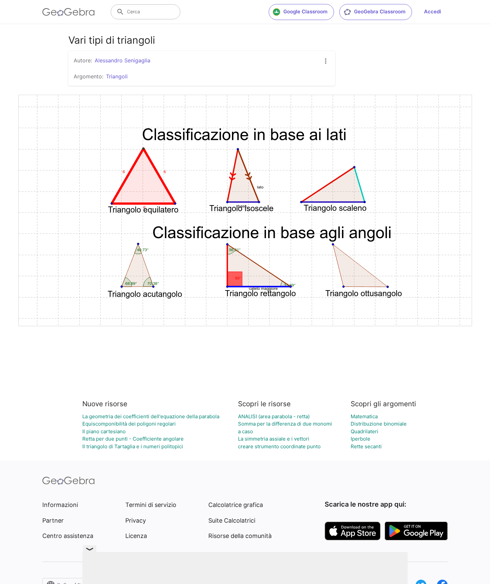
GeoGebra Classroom (379, 11)
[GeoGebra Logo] (68, 12)
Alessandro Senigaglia (122, 60)
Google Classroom (305, 11)
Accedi (432, 11)
